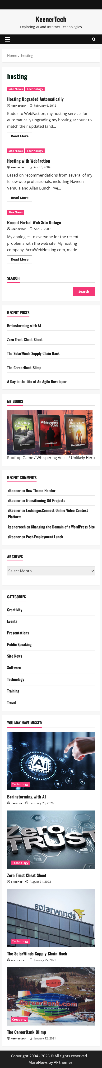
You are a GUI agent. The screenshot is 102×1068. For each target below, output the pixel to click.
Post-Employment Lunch (44, 537)
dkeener (14, 490)
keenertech (19, 106)
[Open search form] (94, 39)
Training (13, 691)
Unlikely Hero (83, 457)
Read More (21, 135)
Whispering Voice (52, 457)
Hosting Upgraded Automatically (35, 99)
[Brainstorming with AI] (51, 761)
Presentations (18, 633)
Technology (35, 89)
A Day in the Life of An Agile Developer (37, 381)
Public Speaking (19, 644)
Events (12, 621)
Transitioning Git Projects (45, 500)
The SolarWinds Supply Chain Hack (33, 353)
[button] (7, 39)
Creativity (14, 609)
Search (13, 278)
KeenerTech (51, 19)
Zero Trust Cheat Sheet (25, 339)
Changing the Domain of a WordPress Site (63, 527)
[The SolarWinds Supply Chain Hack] (51, 918)
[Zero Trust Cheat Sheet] (51, 839)
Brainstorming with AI (24, 325)
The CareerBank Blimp (24, 367)
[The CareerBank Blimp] (51, 996)
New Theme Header (41, 490)
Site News (16, 89)
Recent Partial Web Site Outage (34, 222)
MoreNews (38, 1062)
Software (14, 667)
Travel (11, 702)
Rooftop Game (20, 457)
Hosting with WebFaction (28, 161)
